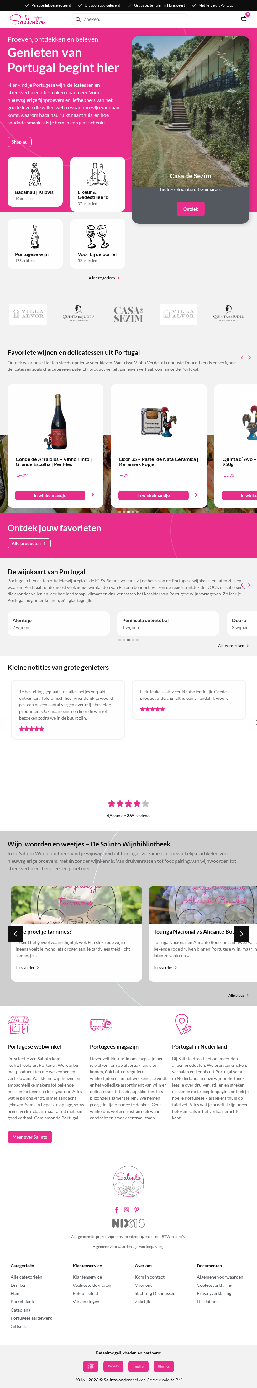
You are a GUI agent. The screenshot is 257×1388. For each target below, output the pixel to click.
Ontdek (190, 209)
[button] (50, 495)
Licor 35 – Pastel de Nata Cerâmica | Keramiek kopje (158, 461)
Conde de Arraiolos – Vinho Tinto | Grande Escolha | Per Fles (54, 461)
